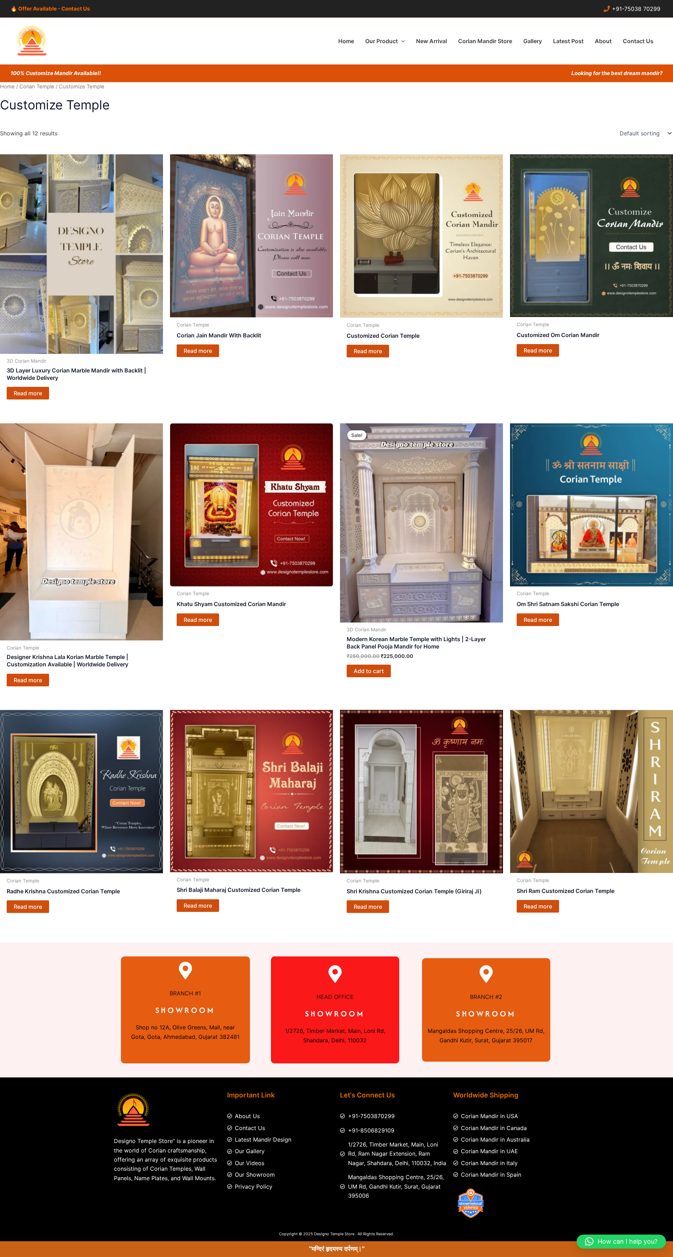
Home (7, 86)
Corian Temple (36, 86)
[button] (401, 41)
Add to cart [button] (369, 670)
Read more (28, 393)
